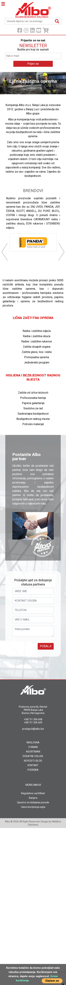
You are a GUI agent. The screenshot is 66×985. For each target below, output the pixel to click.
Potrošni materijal (33, 424)
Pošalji (45, 646)
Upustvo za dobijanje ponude (33, 802)
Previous (7, 83)
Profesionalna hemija (33, 398)
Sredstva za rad (33, 408)
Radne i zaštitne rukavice (36, 341)
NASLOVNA (33, 742)
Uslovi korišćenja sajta (33, 807)
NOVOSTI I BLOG (33, 760)
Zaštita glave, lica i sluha (37, 352)
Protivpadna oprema (36, 357)
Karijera (33, 797)
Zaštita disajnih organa (36, 346)
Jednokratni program (36, 362)
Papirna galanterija (33, 403)
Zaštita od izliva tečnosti (33, 392)
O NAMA (33, 747)
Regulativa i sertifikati (33, 793)
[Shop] (46, 30)
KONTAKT (33, 765)
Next (58, 83)
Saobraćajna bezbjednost (33, 413)
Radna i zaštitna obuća (36, 336)
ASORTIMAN (33, 751)
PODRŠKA (33, 769)
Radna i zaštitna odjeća (37, 331)
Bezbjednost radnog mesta (33, 419)
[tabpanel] (33, 83)
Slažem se (52, 980)
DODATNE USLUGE (33, 756)
